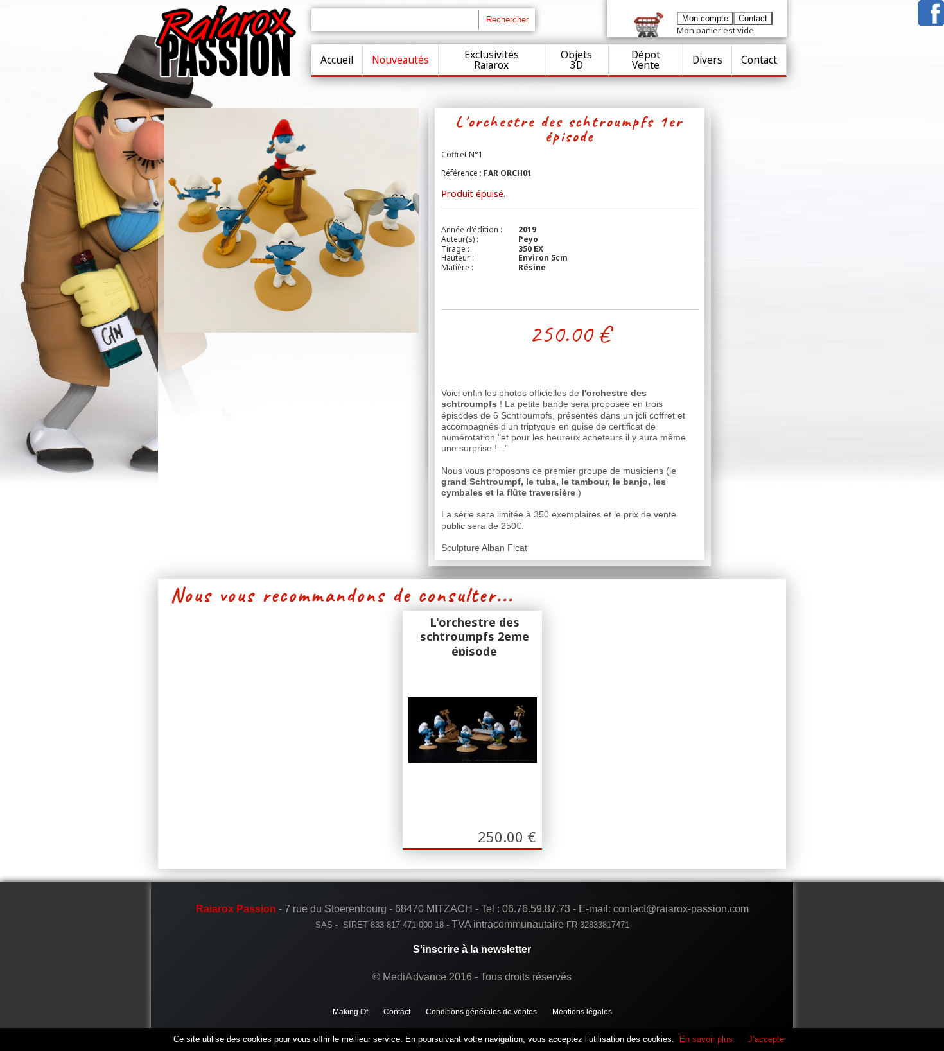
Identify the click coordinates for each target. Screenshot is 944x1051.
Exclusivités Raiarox (491, 60)
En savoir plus (706, 1039)
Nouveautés (400, 60)
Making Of (350, 1011)
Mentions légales (582, 1011)
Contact (759, 60)
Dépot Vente (645, 60)
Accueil (336, 60)
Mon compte (705, 18)
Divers (707, 60)
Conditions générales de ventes (481, 1011)
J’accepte (766, 1039)
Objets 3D (576, 60)
